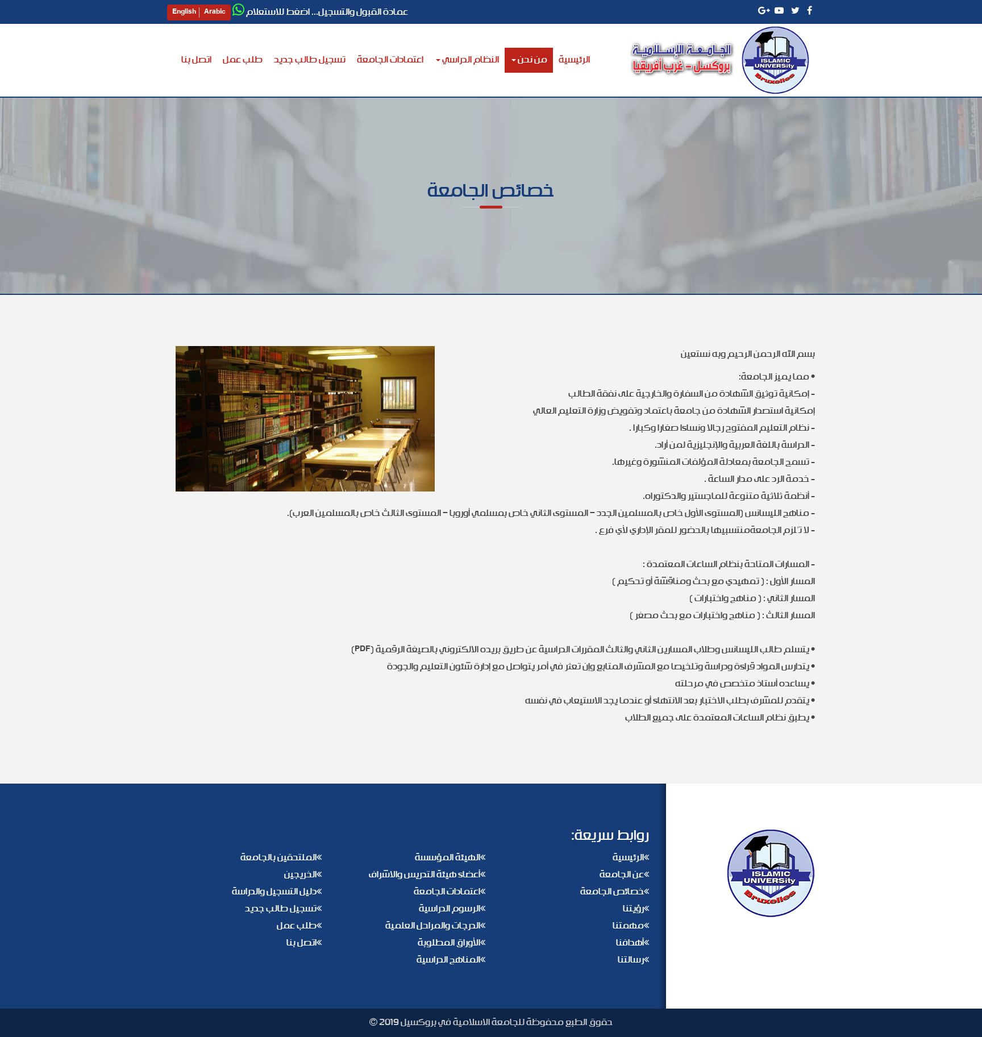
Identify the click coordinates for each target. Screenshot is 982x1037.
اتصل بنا (196, 60)
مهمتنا (628, 926)
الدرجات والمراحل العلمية (432, 926)
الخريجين (300, 875)
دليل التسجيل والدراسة (274, 892)
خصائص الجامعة (612, 892)
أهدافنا (630, 943)
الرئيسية (571, 59)
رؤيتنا (633, 909)
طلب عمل (243, 60)
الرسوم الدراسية (449, 909)
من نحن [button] (531, 60)
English (184, 12)
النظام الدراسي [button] (469, 60)
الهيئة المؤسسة (447, 858)
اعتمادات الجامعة (390, 60)
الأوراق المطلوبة (449, 943)
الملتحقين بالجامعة (278, 858)
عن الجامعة (622, 875)
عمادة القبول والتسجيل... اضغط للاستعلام (327, 12)
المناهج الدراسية (448, 960)
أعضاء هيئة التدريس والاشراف (424, 875)
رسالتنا (631, 960)
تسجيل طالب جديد (310, 60)
